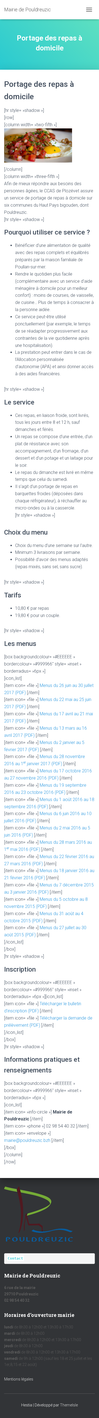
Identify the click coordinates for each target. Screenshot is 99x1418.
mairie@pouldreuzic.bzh (27, 1140)
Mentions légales (18, 1379)
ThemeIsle (69, 1405)
